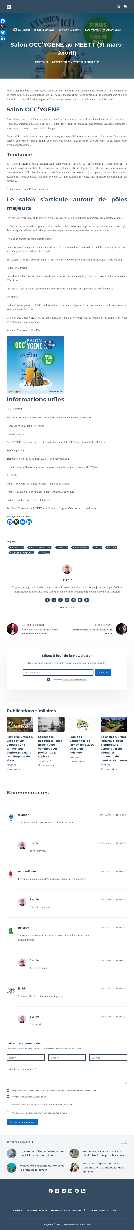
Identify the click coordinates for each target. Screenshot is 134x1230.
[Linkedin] (29, 522)
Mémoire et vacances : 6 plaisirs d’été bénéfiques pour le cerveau (104, 1153)
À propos (17, 1210)
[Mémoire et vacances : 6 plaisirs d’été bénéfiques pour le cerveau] (74, 1153)
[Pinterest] (77, 1191)
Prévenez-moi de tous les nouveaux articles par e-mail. (39, 1112)
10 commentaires (46, 765)
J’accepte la (69, 679)
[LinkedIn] (70, 1191)
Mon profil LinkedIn (109, 591)
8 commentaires (112, 29)
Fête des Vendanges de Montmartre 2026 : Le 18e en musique (82, 744)
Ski (98, 547)
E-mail (54, 1057)
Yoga (45, 552)
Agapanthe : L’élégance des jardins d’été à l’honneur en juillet (42, 1153)
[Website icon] (60, 600)
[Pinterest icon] (80, 600)
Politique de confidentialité (68, 1210)
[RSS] (83, 1191)
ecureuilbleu (27, 871)
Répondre (121, 815)
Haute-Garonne (40, 547)
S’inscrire (103, 672)
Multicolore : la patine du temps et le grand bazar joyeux (42, 1167)
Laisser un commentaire (22, 1122)
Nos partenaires (98, 1210)
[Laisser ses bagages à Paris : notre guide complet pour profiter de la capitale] (51, 724)
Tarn (112, 547)
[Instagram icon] (73, 600)
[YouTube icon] (86, 600)
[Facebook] (10, 522)
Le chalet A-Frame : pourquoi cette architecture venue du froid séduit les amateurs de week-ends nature (114, 748)
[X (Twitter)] (57, 1191)
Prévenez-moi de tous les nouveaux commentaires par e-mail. (42, 1104)
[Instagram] (64, 1191)
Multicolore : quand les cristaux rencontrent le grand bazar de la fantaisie (104, 1167)
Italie (63, 547)
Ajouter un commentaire (22, 1069)
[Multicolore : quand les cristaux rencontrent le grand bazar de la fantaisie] (74, 1168)
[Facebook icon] (47, 600)
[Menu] (125, 6)
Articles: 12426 (67, 607)
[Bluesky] (22, 522)
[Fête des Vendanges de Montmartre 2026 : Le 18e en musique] (82, 724)
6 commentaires (14, 769)
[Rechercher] (118, 6)
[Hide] (1, 44)
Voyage (95, 29)
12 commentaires (77, 761)
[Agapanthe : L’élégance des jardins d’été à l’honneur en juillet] (12, 1153)
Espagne (17, 547)
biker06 (23, 927)
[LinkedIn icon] (53, 600)
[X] (16, 522)
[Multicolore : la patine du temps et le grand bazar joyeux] (12, 1168)
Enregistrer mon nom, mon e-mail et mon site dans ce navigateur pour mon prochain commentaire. (54, 1090)
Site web (96, 1057)
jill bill (22, 988)
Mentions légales (36, 1210)
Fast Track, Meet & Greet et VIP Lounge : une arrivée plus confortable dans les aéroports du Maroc (20, 748)
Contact (117, 1210)
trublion (23, 815)
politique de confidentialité (74, 679)
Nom (12, 1057)
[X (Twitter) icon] (67, 600)
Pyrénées (81, 547)
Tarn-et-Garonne (22, 552)
